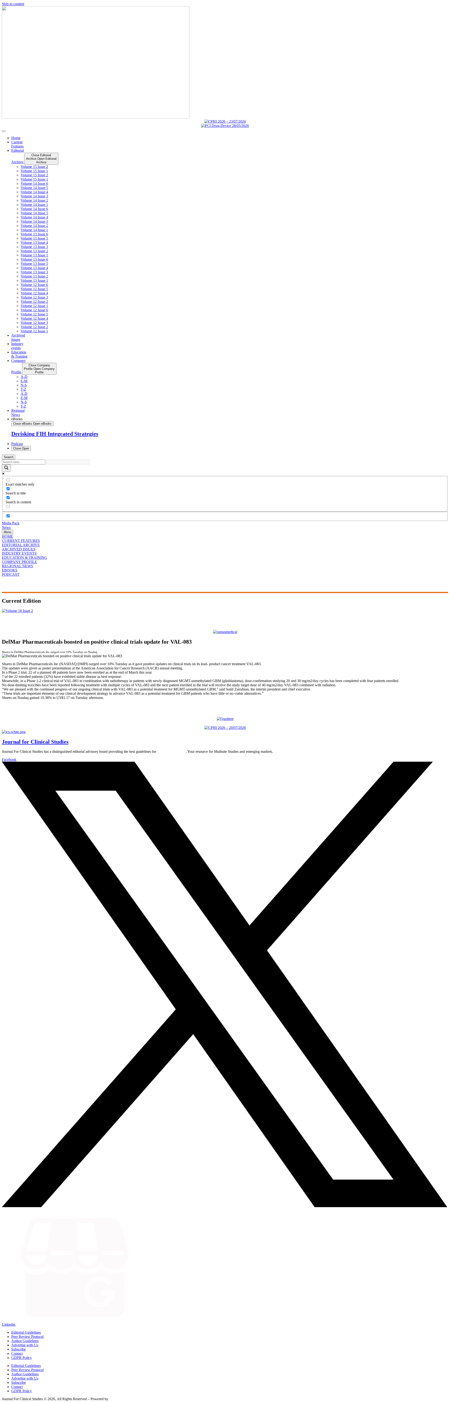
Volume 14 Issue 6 (34, 184)
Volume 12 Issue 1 (34, 306)
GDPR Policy (21, 1358)
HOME (7, 536)
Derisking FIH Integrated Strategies (54, 434)
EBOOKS (9, 570)
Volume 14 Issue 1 (34, 205)
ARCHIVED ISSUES (18, 549)
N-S (24, 385)
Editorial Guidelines (26, 1332)
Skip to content (13, 4)
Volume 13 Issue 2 (34, 251)
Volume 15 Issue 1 (34, 171)
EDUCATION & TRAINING (24, 558)
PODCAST (10, 574)
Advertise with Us (24, 1345)
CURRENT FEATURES (21, 541)
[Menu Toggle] (4, 131)
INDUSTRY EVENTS (19, 553)
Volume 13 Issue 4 (34, 243)
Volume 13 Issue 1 (34, 255)
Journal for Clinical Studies (35, 742)
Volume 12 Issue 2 (34, 302)
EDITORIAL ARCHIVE (21, 545)
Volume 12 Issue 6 (34, 285)
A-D (24, 377)
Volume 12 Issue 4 (34, 293)
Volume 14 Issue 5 (34, 188)
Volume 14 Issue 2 (34, 200)
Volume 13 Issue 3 (34, 247)
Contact (17, 1353)
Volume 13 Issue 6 (34, 234)
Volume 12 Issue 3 (34, 297)
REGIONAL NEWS (17, 566)
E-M (24, 381)
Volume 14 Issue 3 (34, 196)
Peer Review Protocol (27, 1337)
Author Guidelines (25, 1341)
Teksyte (115, 1399)
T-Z (23, 389)
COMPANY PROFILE (19, 562)
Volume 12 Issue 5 (34, 289)
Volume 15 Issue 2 (34, 167)
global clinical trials (171, 751)
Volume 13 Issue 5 (34, 238)
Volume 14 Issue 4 (34, 192)
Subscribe (18, 1349)
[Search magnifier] (6, 468)
